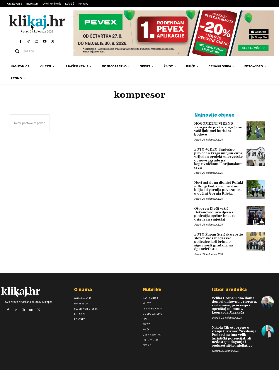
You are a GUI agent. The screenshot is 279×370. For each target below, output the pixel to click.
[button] (40, 51)
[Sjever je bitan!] (37, 22)
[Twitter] (53, 41)
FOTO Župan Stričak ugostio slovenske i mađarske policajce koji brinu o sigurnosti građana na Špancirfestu (218, 242)
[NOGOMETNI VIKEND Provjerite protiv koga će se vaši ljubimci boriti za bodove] (256, 130)
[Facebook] (20, 41)
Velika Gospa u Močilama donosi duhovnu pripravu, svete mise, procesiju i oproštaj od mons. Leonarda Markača (234, 305)
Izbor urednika (229, 289)
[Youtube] (45, 41)
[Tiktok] (28, 41)
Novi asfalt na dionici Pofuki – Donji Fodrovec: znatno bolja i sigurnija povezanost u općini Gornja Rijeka (218, 188)
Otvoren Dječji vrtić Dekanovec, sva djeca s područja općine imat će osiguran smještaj (214, 214)
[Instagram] (36, 41)
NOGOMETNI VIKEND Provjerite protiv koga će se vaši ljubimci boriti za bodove (218, 129)
